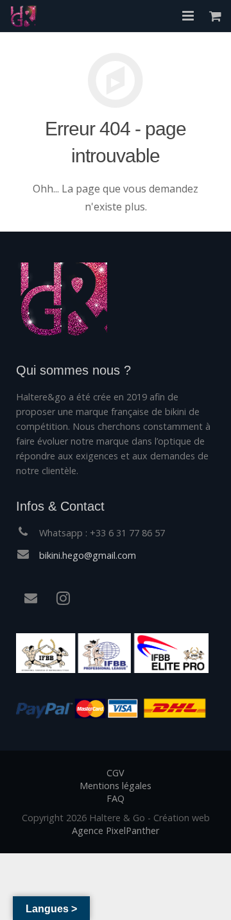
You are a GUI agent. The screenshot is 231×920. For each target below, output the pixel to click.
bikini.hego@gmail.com (87, 555)
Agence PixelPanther (115, 830)
